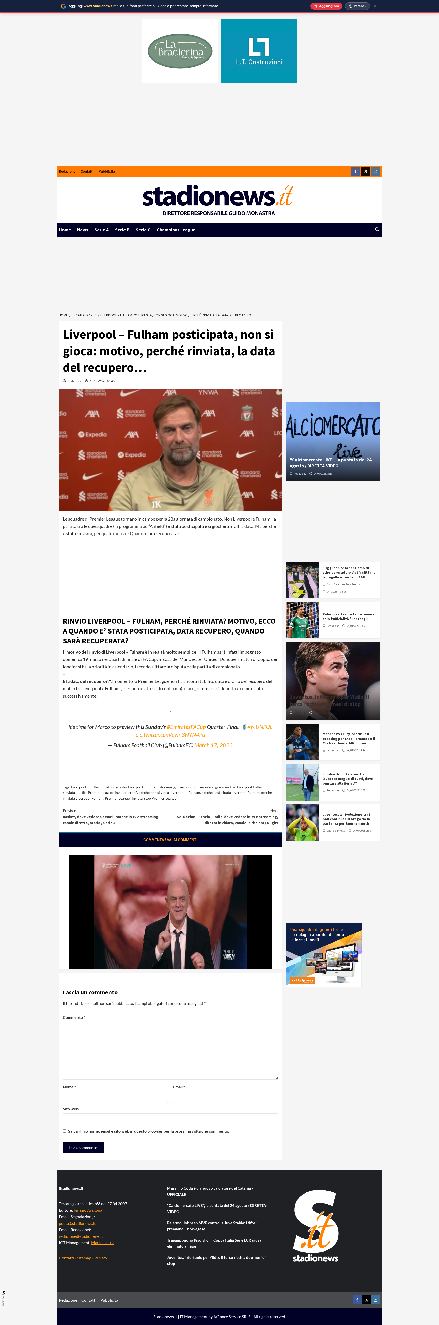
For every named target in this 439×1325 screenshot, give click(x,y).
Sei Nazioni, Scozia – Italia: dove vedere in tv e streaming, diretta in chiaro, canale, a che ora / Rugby (227, 816)
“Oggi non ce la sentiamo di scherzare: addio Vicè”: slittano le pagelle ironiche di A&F (349, 572)
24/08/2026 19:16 (323, 473)
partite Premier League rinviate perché (106, 792)
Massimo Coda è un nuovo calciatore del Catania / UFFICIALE (210, 1191)
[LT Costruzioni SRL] (259, 51)
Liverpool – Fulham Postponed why (99, 787)
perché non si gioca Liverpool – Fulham (169, 792)
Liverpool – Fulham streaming (151, 787)
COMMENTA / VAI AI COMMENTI (170, 840)
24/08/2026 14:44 (356, 750)
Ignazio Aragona (88, 1210)
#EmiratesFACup (186, 727)
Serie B (122, 230)
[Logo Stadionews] (316, 1226)
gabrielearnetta (336, 830)
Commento (74, 1017)
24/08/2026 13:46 (362, 830)
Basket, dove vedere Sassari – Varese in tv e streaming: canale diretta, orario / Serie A (111, 816)
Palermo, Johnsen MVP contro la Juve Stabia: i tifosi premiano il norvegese (212, 1225)
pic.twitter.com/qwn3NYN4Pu (170, 734)
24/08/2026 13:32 (356, 626)
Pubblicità (107, 171)
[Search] (377, 229)
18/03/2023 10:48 (102, 381)
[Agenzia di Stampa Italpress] (324, 954)
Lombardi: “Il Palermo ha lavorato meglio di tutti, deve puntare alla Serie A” (348, 779)
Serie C (143, 230)
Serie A (102, 230)
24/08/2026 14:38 (356, 790)
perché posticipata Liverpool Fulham (230, 792)
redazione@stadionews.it (81, 1236)
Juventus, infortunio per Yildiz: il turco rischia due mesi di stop (329, 700)
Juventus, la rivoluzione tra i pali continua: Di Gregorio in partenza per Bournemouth (346, 819)
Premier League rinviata (124, 798)
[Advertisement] (219, 127)
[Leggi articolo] (302, 580)
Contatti (87, 171)
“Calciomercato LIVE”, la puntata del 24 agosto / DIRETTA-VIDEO (331, 462)
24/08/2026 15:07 (323, 712)
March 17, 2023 (213, 745)
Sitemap (84, 1257)
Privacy (100, 1257)
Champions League (176, 230)
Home (65, 230)
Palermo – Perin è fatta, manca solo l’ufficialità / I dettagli (349, 616)
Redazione (67, 171)
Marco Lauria (102, 1242)
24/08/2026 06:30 (336, 592)
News (82, 230)
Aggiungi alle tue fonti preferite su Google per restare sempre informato (143, 6)
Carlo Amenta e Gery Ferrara (343, 584)
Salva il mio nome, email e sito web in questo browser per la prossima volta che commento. (148, 1131)
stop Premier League (160, 798)
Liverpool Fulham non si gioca (200, 787)
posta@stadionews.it (77, 1223)
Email (179, 1086)
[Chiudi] (375, 6)
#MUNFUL (259, 727)
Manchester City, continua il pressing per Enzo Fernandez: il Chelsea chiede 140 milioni (349, 738)
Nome (69, 1086)
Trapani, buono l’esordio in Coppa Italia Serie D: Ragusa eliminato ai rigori (214, 1243)
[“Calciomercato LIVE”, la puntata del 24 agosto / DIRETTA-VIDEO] (333, 441)
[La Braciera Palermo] (180, 51)
